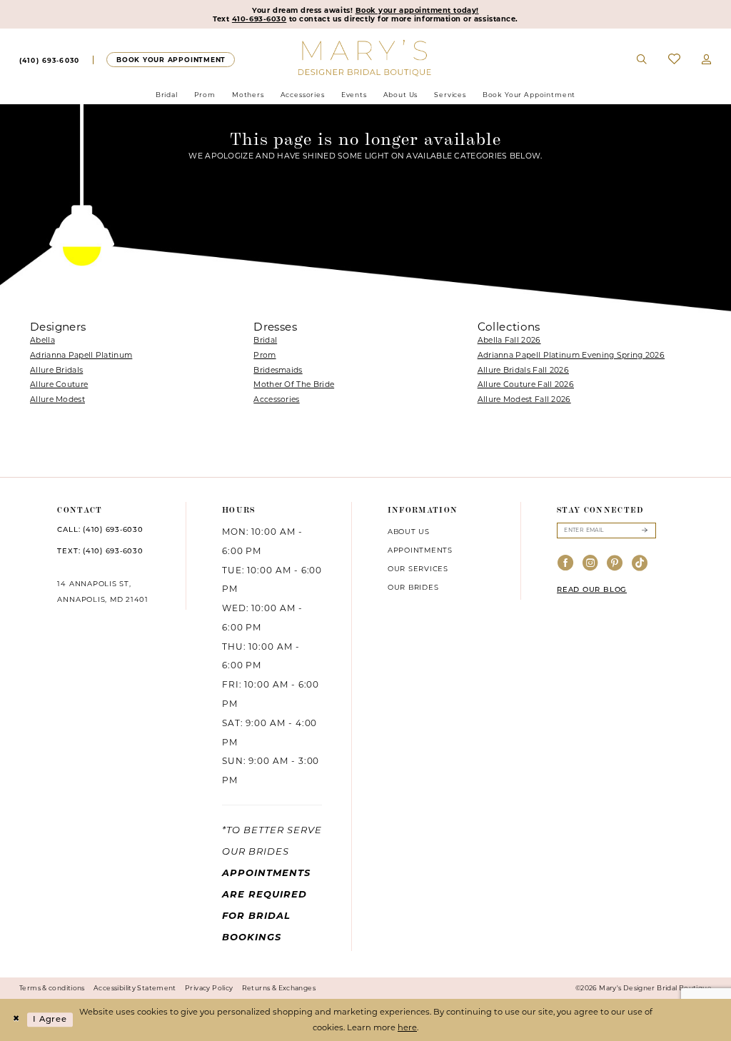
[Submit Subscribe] (644, 530)
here (407, 1027)
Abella (42, 340)
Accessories (276, 399)
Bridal (265, 340)
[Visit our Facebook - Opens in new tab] (566, 563)
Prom (264, 355)
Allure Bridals (56, 370)
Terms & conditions (52, 988)
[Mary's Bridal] (366, 57)
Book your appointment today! (417, 10)
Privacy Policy (209, 988)
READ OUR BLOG (592, 590)
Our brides (413, 587)
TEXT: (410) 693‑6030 (100, 551)
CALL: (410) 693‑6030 (100, 530)
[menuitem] (49, 60)
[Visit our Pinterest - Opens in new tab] (615, 563)
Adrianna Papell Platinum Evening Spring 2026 (571, 355)
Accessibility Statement (135, 988)
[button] (706, 60)
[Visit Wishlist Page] (674, 60)
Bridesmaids (277, 370)
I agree (50, 1019)
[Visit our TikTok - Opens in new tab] (640, 563)
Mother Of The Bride (293, 384)
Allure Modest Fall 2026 (524, 399)
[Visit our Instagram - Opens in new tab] (591, 563)
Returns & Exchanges (279, 988)
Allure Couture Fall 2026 (526, 384)
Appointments (420, 549)
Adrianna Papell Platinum (81, 355)
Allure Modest (57, 399)
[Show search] (642, 60)
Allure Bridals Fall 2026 (523, 370)
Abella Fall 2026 (509, 340)
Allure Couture (59, 384)
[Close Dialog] (15, 1020)
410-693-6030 (259, 18)
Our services (418, 568)
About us (409, 531)
